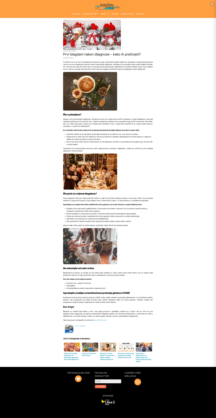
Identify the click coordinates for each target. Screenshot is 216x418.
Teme (103, 14)
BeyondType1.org (100, 320)
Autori (115, 14)
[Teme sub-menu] (108, 14)
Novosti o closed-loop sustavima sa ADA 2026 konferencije (126, 355)
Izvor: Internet (69, 51)
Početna (76, 14)
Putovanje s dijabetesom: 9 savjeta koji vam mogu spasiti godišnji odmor (143, 357)
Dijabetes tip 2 (90, 14)
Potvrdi (101, 386)
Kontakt (140, 14)
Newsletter (127, 14)
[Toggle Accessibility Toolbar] (212, 3)
